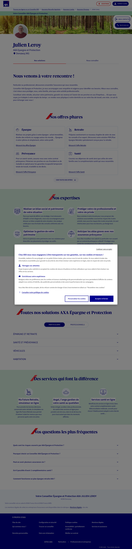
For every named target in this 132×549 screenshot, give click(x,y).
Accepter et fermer (101, 299)
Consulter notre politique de (35, 292)
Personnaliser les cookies (77, 299)
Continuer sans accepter (104, 249)
